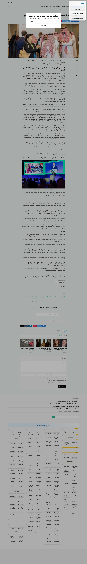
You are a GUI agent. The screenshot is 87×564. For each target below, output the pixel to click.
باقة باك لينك (77, 15)
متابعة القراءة (43, 25)
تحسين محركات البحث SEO (77, 18)
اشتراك (31, 21)
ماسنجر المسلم (77, 9)
